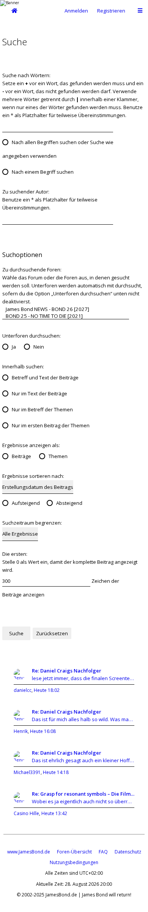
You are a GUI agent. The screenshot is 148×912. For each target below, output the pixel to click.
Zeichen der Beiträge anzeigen (60, 587)
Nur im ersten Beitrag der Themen (51, 425)
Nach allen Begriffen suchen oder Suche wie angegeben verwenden (57, 149)
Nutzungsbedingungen (74, 862)
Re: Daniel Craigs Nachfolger (66, 670)
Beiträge (21, 456)
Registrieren (111, 10)
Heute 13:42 (54, 813)
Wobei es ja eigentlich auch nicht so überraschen (83, 801)
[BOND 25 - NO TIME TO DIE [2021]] (65, 315)
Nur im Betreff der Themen (42, 409)
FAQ (103, 852)
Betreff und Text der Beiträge (45, 377)
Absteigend (69, 503)
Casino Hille (26, 813)
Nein (38, 346)
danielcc (22, 690)
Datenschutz (128, 852)
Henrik (21, 731)
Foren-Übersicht (74, 852)
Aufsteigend (26, 503)
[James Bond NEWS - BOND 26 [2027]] (65, 309)
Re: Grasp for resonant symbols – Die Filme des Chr (83, 793)
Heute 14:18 (56, 772)
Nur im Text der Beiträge (39, 393)
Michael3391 (27, 772)
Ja (14, 346)
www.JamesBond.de (28, 852)
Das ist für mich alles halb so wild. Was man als (83, 719)
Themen (58, 456)
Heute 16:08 (43, 731)
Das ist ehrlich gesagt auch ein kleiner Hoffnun (83, 760)
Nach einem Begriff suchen (43, 171)
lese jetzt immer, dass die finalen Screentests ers (83, 678)
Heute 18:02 (47, 690)
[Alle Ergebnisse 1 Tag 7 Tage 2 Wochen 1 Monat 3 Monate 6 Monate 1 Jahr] (20, 534)
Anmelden (76, 10)
